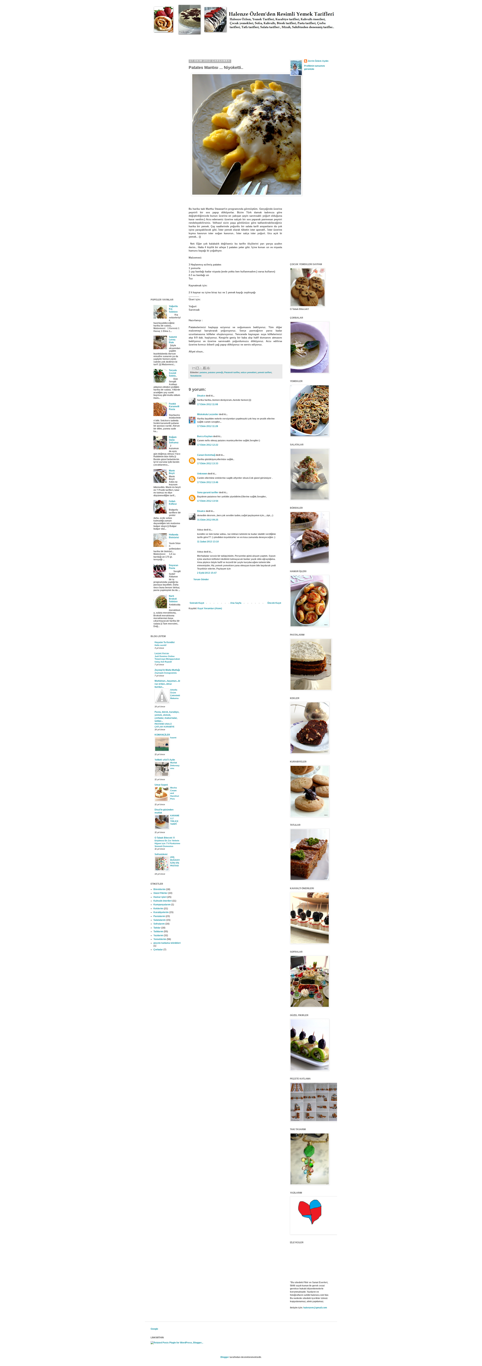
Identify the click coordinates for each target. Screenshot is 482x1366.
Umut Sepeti (161, 785)
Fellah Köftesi (173, 502)
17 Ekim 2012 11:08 (207, 404)
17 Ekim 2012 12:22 (207, 445)
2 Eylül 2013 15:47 (207, 573)
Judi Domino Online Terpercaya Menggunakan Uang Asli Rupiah (167, 659)
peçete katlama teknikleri (167, 943)
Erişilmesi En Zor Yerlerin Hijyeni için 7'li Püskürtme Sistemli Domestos (167, 843)
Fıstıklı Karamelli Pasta (174, 406)
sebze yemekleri (248, 372)
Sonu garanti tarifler (207, 492)
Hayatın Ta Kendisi (165, 642)
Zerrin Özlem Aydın (318, 61)
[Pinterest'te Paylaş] (208, 368)
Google (154, 1329)
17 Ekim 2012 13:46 (207, 482)
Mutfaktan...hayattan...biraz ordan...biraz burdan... (167, 684)
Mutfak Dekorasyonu (174, 765)
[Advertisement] (219, 43)
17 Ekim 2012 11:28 (207, 426)
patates (203, 372)
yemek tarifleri (265, 372)
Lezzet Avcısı (162, 653)
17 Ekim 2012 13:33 (207, 463)
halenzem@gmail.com (315, 1307)
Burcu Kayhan (205, 436)
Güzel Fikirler (160, 893)
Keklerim (158, 908)
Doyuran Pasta (173, 566)
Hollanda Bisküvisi (174, 536)
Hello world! (161, 645)
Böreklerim (159, 889)
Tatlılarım (158, 931)
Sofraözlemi (161, 854)
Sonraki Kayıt (197, 603)
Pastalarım (159, 916)
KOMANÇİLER (162, 734)
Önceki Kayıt (274, 603)
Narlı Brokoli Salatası (173, 599)
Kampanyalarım (162, 904)
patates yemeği (215, 372)
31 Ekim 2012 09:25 (207, 519)
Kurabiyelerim (161, 912)
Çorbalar (158, 949)
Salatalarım (159, 920)
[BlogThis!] (197, 368)
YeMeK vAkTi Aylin (165, 759)
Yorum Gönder (201, 579)
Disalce (201, 395)
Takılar (157, 927)
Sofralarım (159, 923)
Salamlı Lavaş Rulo (173, 340)
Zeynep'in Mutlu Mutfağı (167, 670)
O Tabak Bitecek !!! (165, 837)
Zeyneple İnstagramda (166, 673)
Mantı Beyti (172, 472)
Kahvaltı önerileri (162, 900)
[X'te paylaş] (201, 368)
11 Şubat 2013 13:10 (208, 541)
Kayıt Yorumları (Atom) (210, 608)
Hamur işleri (160, 897)
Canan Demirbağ (206, 455)
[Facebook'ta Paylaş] (205, 368)
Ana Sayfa (235, 603)
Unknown (202, 473)
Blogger (224, 1357)
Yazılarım (158, 935)
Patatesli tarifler (231, 372)
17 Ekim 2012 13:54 (207, 501)
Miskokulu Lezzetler (207, 414)
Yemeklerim (195, 376)
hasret (173, 737)
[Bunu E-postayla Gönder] (194, 368)
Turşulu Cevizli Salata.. (173, 373)
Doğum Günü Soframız (173, 440)
